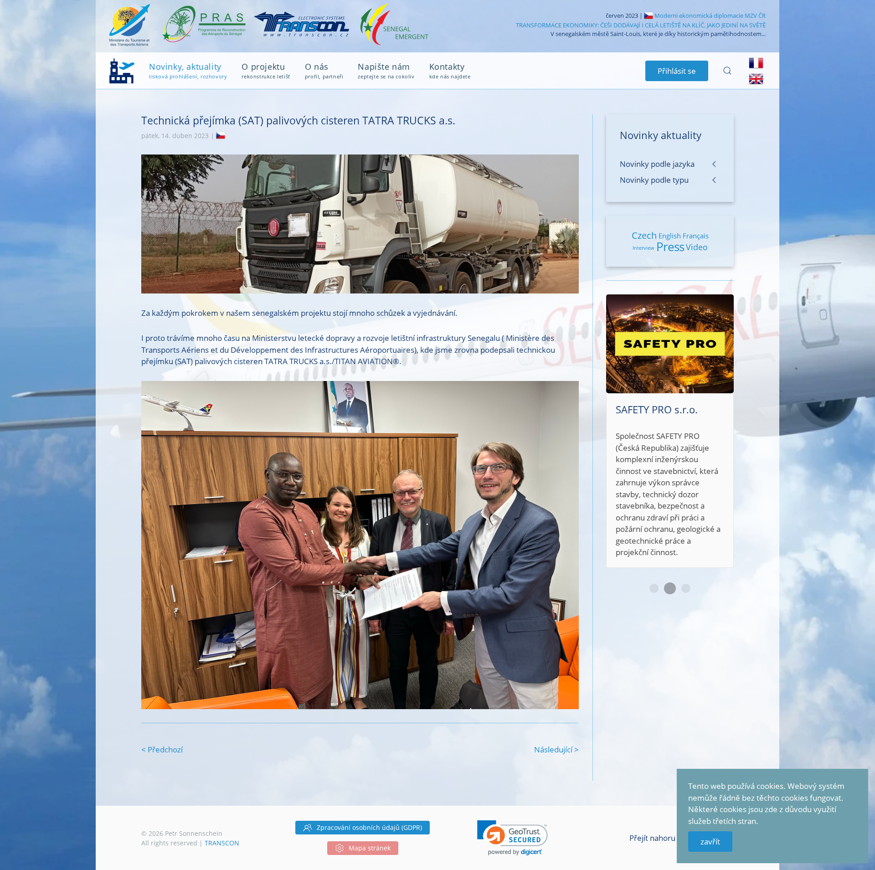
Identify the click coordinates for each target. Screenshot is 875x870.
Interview (643, 247)
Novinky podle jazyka (657, 164)
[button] (512, 837)
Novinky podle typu (654, 180)
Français (696, 235)
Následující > (556, 749)
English (670, 235)
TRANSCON (222, 843)
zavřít (710, 841)
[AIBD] (670, 408)
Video (697, 247)
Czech (644, 235)
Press (670, 246)
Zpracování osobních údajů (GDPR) (369, 827)
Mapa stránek (370, 848)
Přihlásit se (677, 71)
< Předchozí (162, 749)
